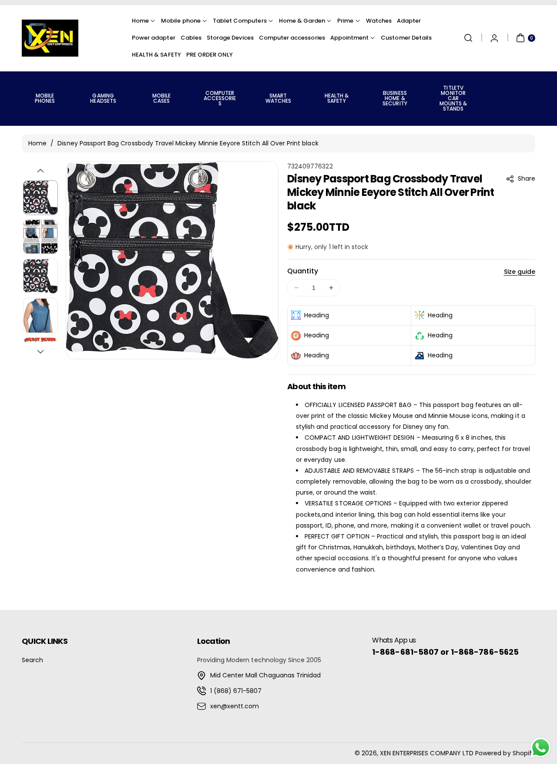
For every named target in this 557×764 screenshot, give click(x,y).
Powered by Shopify (505, 753)
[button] (468, 37)
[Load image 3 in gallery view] (40, 276)
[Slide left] (40, 170)
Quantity (302, 271)
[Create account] (494, 37)
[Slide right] (40, 351)
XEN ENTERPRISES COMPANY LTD (426, 753)
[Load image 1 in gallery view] (40, 197)
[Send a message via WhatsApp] (541, 748)
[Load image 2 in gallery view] (40, 236)
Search (32, 660)
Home (37, 143)
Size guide (520, 271)
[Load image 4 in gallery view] (40, 315)
